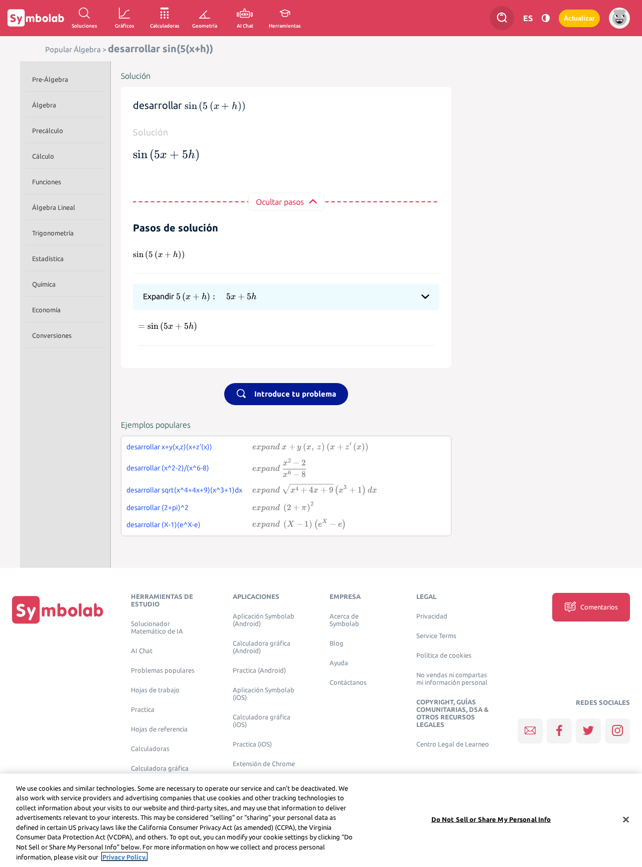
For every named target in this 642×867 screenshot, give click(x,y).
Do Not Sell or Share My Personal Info (491, 819)
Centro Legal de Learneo (452, 744)
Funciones (46, 181)
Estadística (48, 258)
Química (44, 284)
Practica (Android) (259, 670)
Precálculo (47, 130)
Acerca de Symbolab (344, 620)
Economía (46, 309)
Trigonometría (53, 232)
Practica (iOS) (252, 744)
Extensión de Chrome (264, 764)
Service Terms (436, 636)
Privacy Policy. (124, 856)
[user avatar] (619, 18)
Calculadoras (150, 749)
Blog (337, 643)
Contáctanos (348, 682)
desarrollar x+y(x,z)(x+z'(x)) (169, 446)
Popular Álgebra (73, 49)
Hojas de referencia (159, 729)
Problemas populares (163, 670)
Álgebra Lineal (53, 207)
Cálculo (43, 156)
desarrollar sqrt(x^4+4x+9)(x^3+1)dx (184, 489)
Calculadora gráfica (160, 768)
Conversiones (52, 335)
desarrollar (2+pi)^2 (157, 507)
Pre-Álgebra (50, 79)
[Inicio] (57, 609)
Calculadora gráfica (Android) (261, 647)
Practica (142, 709)
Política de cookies (443, 655)
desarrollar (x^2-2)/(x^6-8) (167, 467)
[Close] (626, 819)
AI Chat (141, 651)
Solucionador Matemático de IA (157, 627)
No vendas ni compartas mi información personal (452, 678)
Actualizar (579, 18)
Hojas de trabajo (155, 690)
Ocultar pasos (280, 201)
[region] (321, 820)
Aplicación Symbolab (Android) (263, 620)
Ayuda (339, 663)
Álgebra (44, 104)
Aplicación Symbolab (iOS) (263, 693)
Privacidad (431, 616)
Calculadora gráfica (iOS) (261, 720)
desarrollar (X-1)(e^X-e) (163, 524)
